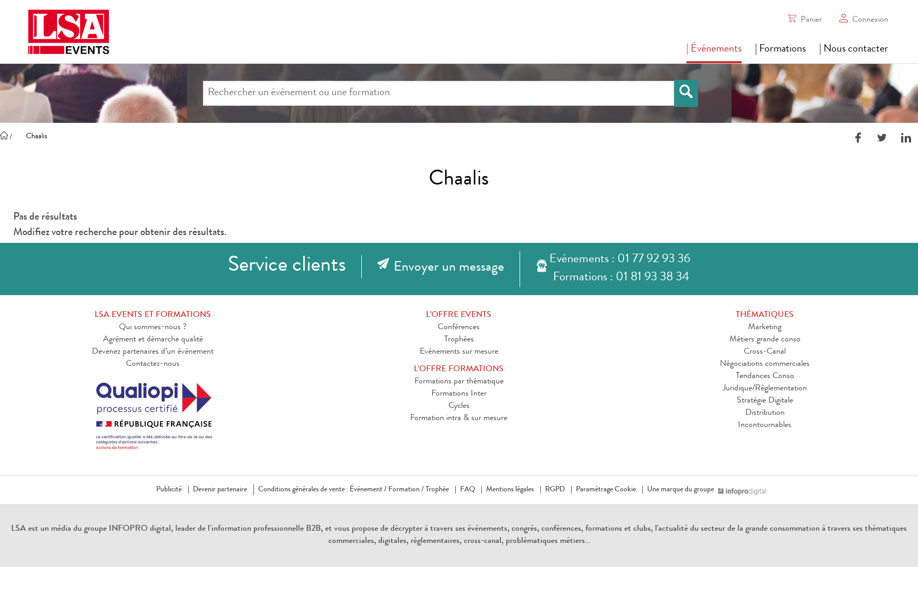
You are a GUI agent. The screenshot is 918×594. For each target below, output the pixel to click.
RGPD (555, 489)
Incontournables (765, 425)
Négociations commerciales (765, 364)
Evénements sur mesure (459, 352)
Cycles (459, 406)
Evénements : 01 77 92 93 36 (619, 260)
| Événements (714, 49)
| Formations (780, 49)
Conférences (459, 327)
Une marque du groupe (680, 489)
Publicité (169, 489)
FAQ (467, 489)
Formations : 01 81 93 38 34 (621, 278)
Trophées (459, 340)
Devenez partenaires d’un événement (153, 352)
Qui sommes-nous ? (152, 327)
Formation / (406, 489)
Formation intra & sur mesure (458, 418)
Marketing (764, 327)
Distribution (765, 413)
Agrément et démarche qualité (153, 340)
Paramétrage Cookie (606, 489)
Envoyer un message (449, 268)
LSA (18, 529)
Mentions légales (510, 489)
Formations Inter (459, 394)
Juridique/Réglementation (764, 388)
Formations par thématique (459, 382)
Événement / (368, 489)
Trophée (437, 489)
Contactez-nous (153, 364)
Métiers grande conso (765, 340)
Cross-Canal (765, 352)
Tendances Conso (765, 376)
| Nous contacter (853, 49)
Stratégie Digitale (765, 401)
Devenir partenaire (220, 489)
